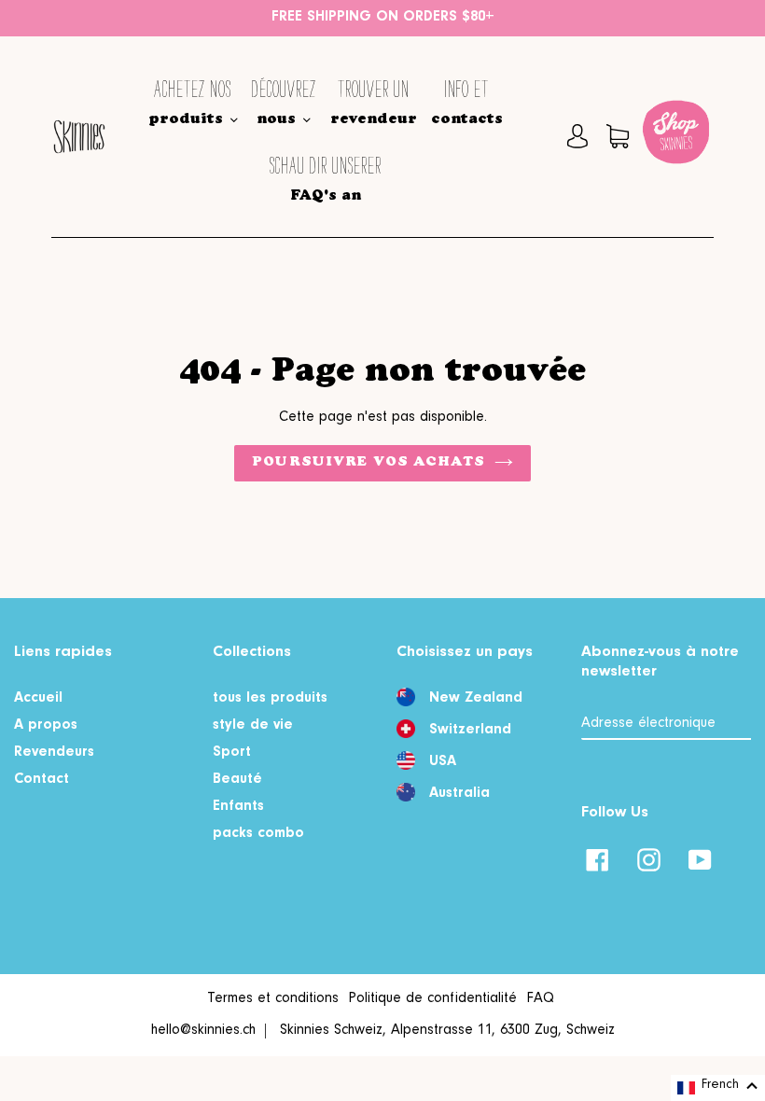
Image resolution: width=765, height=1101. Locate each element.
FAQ (540, 999)
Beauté (237, 780)
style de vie (253, 725)
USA (442, 762)
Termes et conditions (273, 999)
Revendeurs (54, 753)
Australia (459, 794)
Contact (41, 780)
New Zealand (475, 698)
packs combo (258, 834)
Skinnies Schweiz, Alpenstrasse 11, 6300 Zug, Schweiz (447, 1031)
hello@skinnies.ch (203, 1031)
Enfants (238, 807)
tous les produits (270, 698)
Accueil (38, 698)
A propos (45, 725)
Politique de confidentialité (432, 999)
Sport (232, 753)
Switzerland (470, 730)
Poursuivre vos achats (368, 462)
